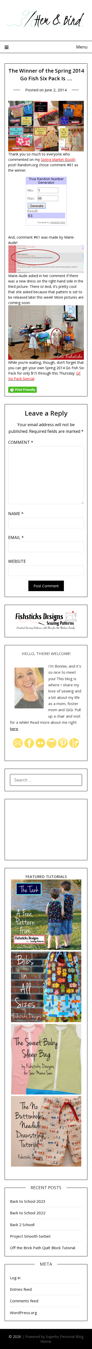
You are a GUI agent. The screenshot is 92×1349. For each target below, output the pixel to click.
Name (16, 513)
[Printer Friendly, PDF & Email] (22, 389)
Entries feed (21, 1289)
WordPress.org (23, 1312)
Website (17, 561)
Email (16, 537)
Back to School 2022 (27, 1212)
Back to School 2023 (27, 1201)
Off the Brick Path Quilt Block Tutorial (42, 1247)
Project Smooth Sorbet (30, 1236)
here (14, 728)
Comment (20, 442)
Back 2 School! (22, 1224)
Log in (15, 1277)
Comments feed (24, 1300)
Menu (81, 47)
